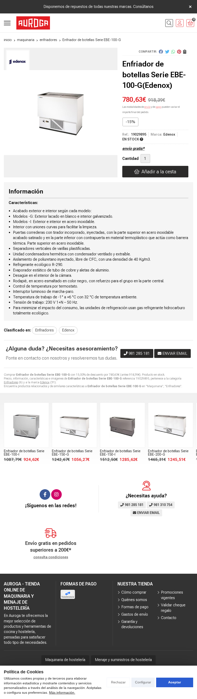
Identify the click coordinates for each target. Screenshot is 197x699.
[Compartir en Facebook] (161, 51)
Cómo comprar (133, 592)
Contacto (168, 617)
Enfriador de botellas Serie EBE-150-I (72, 453)
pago (158, 107)
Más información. (62, 692)
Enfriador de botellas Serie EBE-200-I (168, 453)
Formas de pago (134, 607)
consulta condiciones (50, 557)
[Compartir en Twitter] (167, 51)
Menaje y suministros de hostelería (123, 659)
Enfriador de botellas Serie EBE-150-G (24, 453)
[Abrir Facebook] (45, 494)
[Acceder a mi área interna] (180, 23)
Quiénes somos (134, 599)
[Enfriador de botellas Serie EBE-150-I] (74, 425)
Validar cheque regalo (173, 608)
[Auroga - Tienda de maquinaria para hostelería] (33, 23)
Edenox (44, 382)
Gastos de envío (134, 614)
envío (147, 107)
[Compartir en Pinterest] (179, 51)
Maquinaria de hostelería (65, 659)
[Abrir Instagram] (56, 494)
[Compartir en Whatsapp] (173, 51)
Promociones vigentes (172, 595)
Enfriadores (11, 382)
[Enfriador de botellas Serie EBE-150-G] (26, 425)
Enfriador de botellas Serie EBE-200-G (120, 453)
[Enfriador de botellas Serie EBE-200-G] (122, 425)
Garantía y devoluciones (132, 624)
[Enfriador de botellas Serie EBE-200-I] (170, 425)
